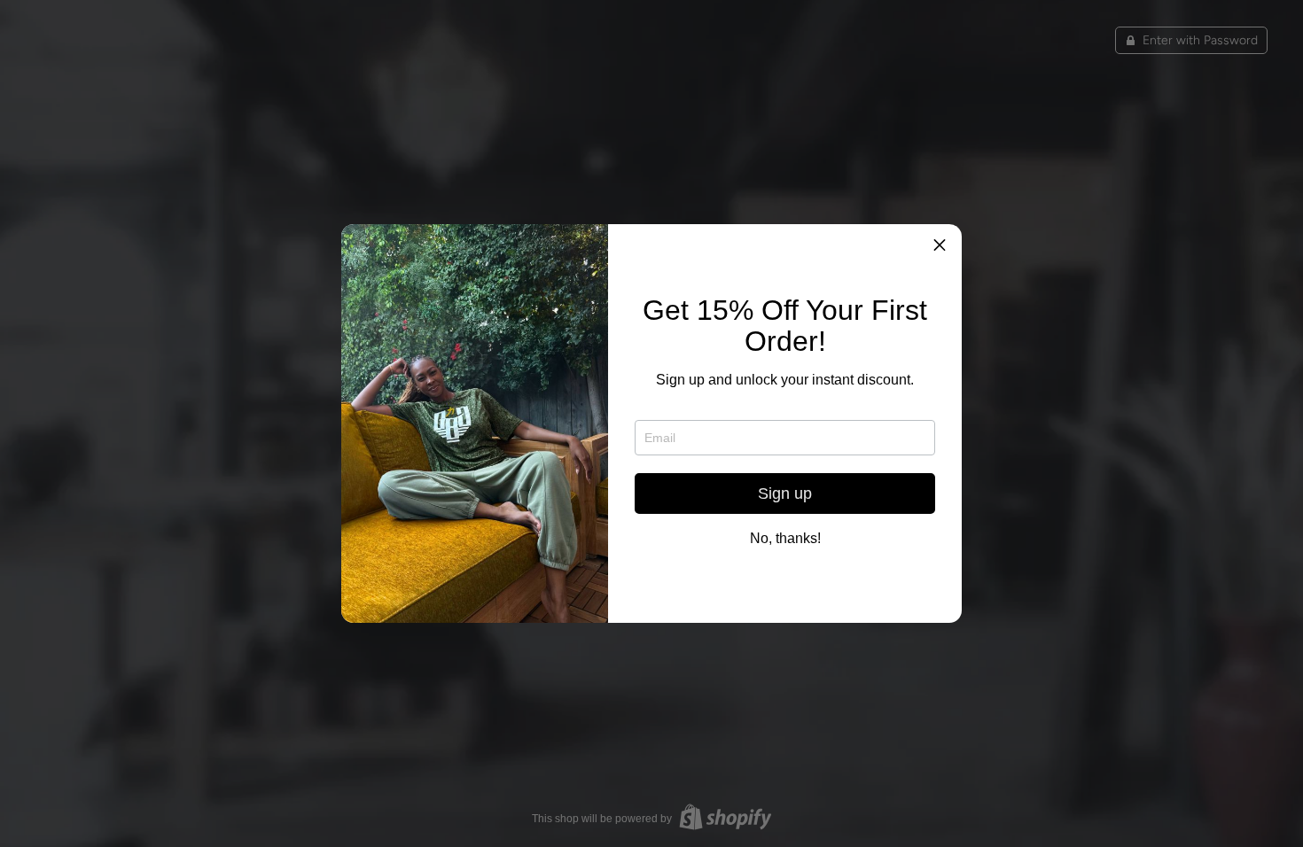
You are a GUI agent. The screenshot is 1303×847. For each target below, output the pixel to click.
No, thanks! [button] (785, 539)
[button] (941, 244)
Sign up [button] (785, 493)
